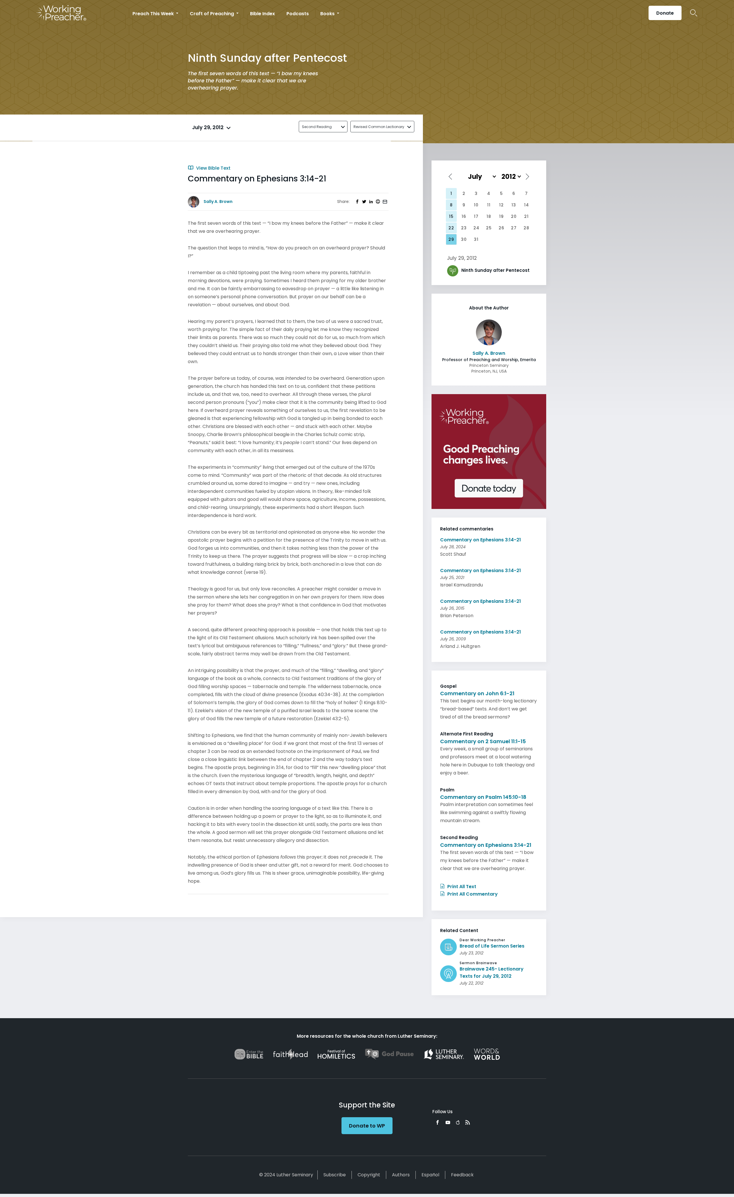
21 (526, 216)
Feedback (462, 1174)
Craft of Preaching (212, 13)
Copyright (369, 1174)
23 (464, 228)
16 (464, 216)
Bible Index (262, 13)
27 (514, 228)
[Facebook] (437, 1122)
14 (526, 205)
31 (476, 239)
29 (451, 239)
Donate (665, 13)
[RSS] (467, 1122)
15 (451, 216)
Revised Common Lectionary (379, 126)
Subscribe (334, 1174)
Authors (401, 1174)
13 (514, 205)
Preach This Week (153, 13)
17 (476, 216)
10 (476, 205)
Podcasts (297, 13)
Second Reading (317, 126)
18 (489, 216)
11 (489, 205)
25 (489, 228)
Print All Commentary (472, 894)
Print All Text (461, 886)
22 (451, 228)
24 (476, 228)
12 (501, 205)
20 (514, 216)
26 (501, 228)
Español (430, 1174)
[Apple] (457, 1122)
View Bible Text (213, 168)
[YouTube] (448, 1122)
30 (464, 239)
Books (328, 13)
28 (526, 228)
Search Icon (693, 13)
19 (501, 216)
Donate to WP (367, 1125)
